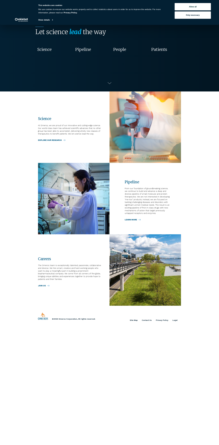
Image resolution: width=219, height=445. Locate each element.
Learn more (131, 220)
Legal (175, 320)
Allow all (193, 7)
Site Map (134, 320)
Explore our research (50, 140)
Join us (42, 286)
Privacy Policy (162, 320)
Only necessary (193, 15)
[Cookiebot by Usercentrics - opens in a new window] (21, 20)
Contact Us (147, 320)
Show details (44, 20)
